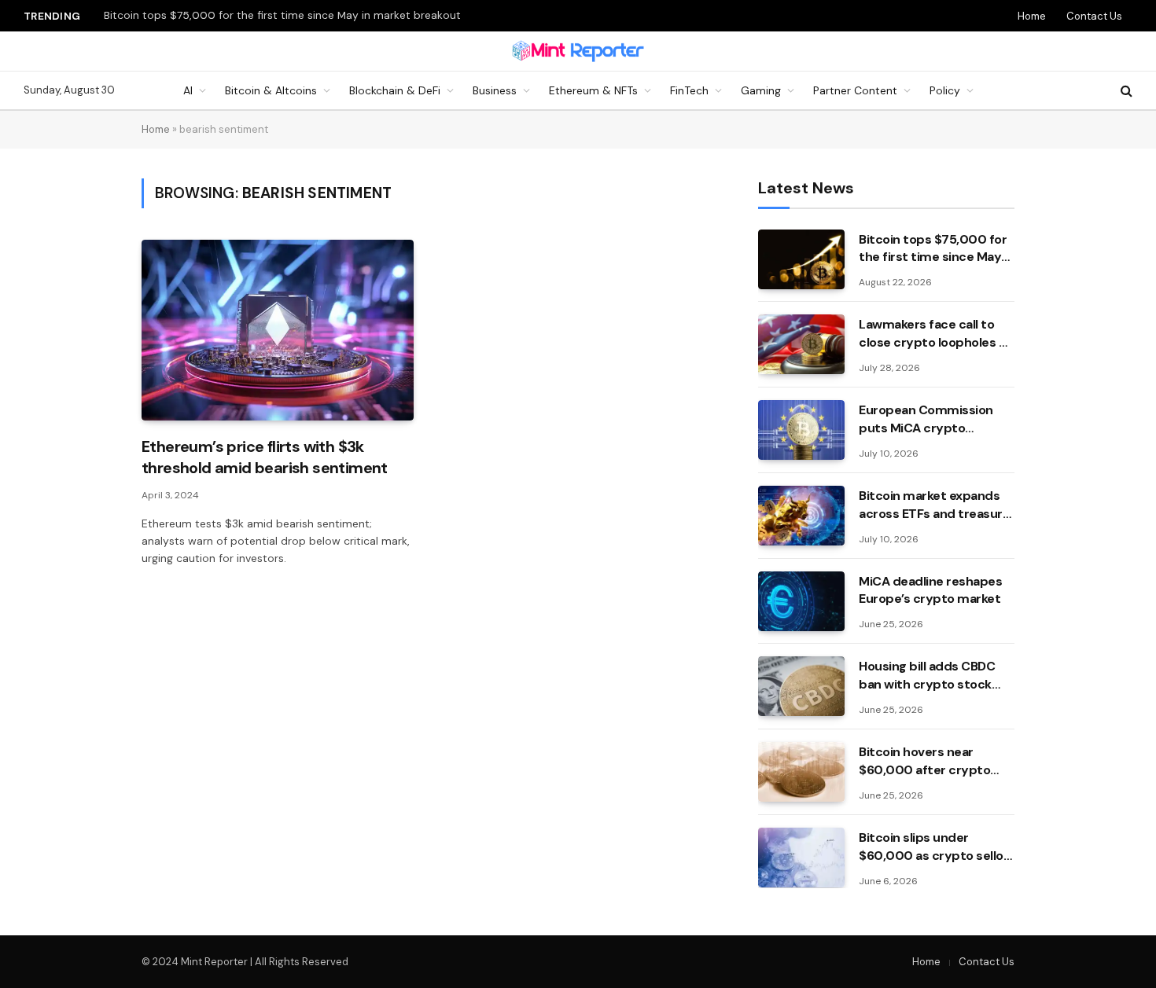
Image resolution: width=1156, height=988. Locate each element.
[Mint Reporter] (578, 51)
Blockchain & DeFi (394, 90)
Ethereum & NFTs (593, 90)
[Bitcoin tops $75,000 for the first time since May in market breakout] (801, 259)
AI (188, 90)
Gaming (761, 90)
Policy (945, 90)
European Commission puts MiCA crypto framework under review (932, 420)
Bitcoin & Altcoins (271, 90)
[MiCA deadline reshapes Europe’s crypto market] (801, 601)
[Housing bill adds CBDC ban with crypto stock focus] (801, 686)
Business (495, 90)
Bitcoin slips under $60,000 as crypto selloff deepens (936, 847)
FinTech (689, 90)
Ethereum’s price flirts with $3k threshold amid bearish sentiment (265, 457)
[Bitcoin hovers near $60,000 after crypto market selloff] (801, 772)
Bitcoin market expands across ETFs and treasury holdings (934, 505)
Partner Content (855, 90)
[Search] (1124, 90)
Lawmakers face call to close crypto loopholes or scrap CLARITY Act (935, 334)
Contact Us (1094, 16)
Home (1032, 16)
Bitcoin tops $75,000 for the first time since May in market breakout (282, 15)
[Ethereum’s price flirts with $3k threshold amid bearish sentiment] (278, 330)
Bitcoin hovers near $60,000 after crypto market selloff (924, 762)
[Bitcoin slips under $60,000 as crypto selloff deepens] (801, 857)
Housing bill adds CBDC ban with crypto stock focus (927, 676)
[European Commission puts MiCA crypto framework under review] (801, 430)
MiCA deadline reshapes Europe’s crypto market (930, 590)
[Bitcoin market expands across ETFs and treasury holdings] (801, 515)
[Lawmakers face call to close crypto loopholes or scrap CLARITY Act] (801, 344)
